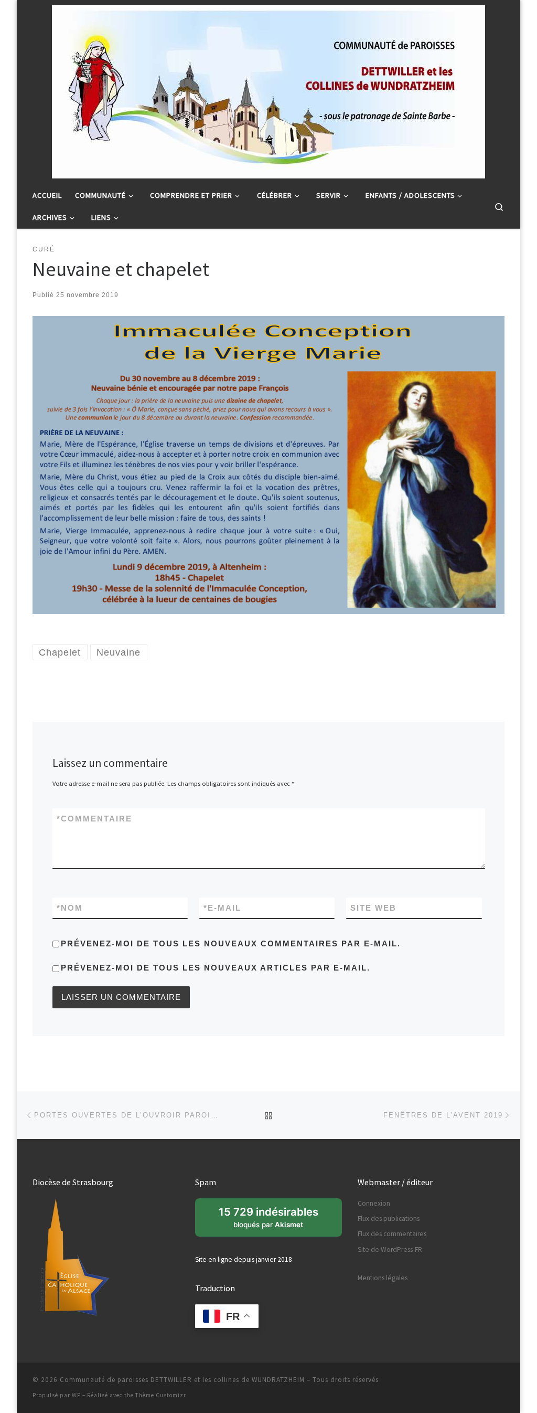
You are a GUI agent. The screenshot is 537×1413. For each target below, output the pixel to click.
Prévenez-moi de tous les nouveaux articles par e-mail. (215, 967)
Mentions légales (382, 1277)
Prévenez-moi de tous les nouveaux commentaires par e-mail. (231, 943)
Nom (70, 907)
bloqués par (274, 1221)
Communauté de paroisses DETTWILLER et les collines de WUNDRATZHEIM (182, 1379)
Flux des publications (389, 1218)
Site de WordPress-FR (390, 1249)
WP (76, 1395)
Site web (373, 907)
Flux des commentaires (392, 1233)
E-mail (222, 907)
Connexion (374, 1203)
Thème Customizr (160, 1395)
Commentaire (94, 818)
